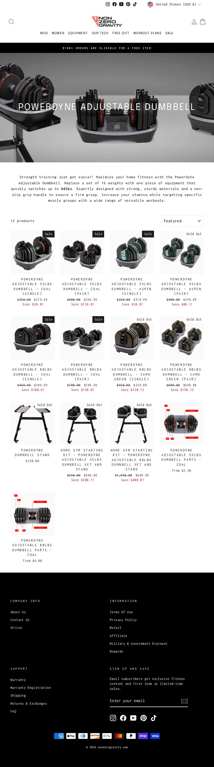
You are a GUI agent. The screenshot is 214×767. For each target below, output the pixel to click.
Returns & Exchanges (28, 703)
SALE (169, 33)
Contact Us (20, 620)
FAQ (13, 711)
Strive (16, 627)
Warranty (18, 680)
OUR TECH (100, 33)
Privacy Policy (123, 620)
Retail (115, 627)
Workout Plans (147, 33)
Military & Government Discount (139, 643)
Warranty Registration (30, 687)
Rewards (116, 651)
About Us (18, 612)
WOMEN (58, 33)
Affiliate (118, 635)
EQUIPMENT (78, 33)
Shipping (18, 695)
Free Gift (120, 33)
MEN (44, 33)
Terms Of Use (121, 612)
